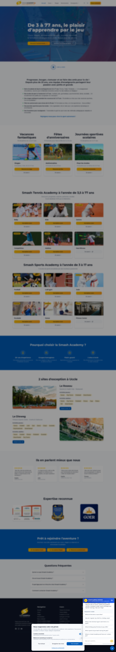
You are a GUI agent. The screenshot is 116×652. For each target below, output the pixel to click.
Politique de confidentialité (58, 648)
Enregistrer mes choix (58, 643)
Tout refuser (41, 643)
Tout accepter (75, 643)
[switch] (81, 634)
